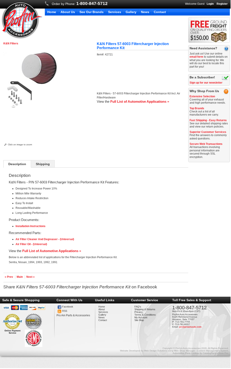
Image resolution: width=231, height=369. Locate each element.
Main (20, 276)
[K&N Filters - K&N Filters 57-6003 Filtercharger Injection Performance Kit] (31, 107)
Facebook (67, 306)
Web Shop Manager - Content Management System (201, 350)
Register (222, 3)
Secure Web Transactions (206, 144)
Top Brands (197, 108)
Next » (30, 276)
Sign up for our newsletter (206, 82)
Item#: (101, 54)
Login (210, 3)
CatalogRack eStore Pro (215, 353)
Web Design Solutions (155, 350)
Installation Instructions (30, 226)
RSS (64, 311)
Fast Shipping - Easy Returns (208, 120)
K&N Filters (10, 43)
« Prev (9, 276)
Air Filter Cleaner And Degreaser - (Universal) (45, 239)
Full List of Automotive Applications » (139, 101)
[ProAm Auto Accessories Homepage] (21, 20)
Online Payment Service (12, 332)
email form (196, 56)
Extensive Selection (202, 96)
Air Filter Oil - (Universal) (31, 244)
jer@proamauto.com (190, 327)
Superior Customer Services (208, 132)
